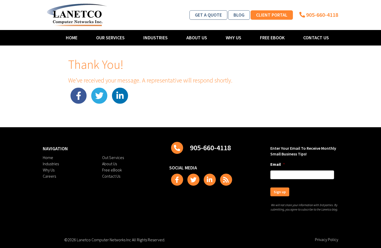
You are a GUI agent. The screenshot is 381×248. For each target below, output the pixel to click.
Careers (49, 176)
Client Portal (271, 15)
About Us (196, 38)
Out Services (113, 157)
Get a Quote (208, 15)
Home (71, 38)
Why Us (233, 38)
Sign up (280, 192)
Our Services (110, 38)
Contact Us (316, 38)
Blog (239, 15)
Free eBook (272, 38)
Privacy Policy (326, 239)
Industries (155, 38)
